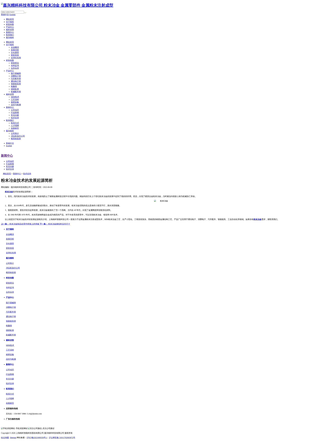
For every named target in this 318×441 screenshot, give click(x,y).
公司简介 (15, 133)
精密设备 (15, 102)
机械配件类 (16, 92)
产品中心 (10, 27)
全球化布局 (16, 58)
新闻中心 (10, 32)
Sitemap (13, 438)
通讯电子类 (16, 81)
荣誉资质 (15, 55)
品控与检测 (16, 105)
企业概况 (15, 47)
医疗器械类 (16, 73)
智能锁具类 (16, 84)
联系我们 (10, 35)
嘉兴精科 (10, 37)
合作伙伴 (15, 68)
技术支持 (15, 118)
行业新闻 (15, 112)
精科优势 (10, 30)
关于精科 (10, 22)
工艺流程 (15, 99)
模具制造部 (16, 139)
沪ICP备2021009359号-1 (37, 438)
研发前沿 (15, 63)
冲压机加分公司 (18, 136)
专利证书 (15, 66)
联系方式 (15, 123)
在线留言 (15, 128)
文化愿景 (15, 52)
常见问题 (15, 115)
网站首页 (10, 19)
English (12, 15)
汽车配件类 (16, 79)
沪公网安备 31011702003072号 (62, 438)
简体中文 (5, 15)
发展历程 (15, 50)
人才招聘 (15, 126)
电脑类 (14, 86)
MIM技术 (15, 97)
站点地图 (5, 438)
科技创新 (10, 24)
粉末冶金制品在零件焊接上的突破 (20, 224)
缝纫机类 (15, 89)
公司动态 (15, 110)
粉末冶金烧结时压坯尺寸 (55, 224)
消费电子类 (16, 76)
